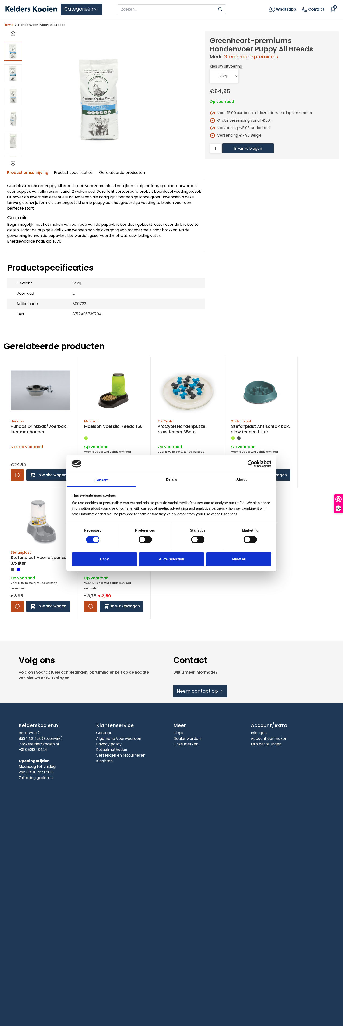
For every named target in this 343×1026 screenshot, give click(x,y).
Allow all (238, 559)
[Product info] (17, 475)
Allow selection (171, 559)
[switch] (145, 539)
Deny (104, 559)
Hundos (17, 421)
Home (9, 24)
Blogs (178, 733)
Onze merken (185, 744)
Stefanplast (241, 421)
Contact (316, 9)
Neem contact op (198, 691)
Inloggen (259, 733)
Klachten (104, 761)
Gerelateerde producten (122, 172)
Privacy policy (109, 744)
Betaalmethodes (111, 749)
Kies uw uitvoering (226, 66)
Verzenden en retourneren (120, 755)
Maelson (91, 421)
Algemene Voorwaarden (118, 738)
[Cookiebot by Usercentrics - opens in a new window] (251, 463)
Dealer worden (187, 738)
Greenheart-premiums (251, 56)
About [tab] (241, 479)
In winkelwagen (248, 148)
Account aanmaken (269, 738)
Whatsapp (286, 9)
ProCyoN (165, 421)
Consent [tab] (101, 480)
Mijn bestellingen (266, 744)
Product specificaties (73, 172)
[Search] (220, 9)
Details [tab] (171, 479)
